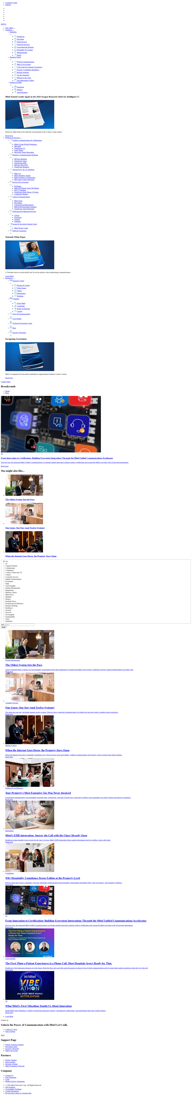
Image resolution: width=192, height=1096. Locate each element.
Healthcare (20, 37)
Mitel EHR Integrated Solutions (25, 207)
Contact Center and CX (13, 572)
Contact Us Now (11, 1029)
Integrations (9, 590)
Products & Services (12, 138)
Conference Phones (21, 194)
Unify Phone (18, 150)
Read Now (9, 136)
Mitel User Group (11, 1051)
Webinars (20, 296)
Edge (7, 584)
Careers (19, 311)
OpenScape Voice (20, 161)
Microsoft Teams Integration (24, 152)
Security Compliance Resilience (28, 70)
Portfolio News (10, 601)
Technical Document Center (22, 323)
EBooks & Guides (23, 285)
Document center (11, 1047)
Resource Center (18, 281)
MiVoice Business (20, 159)
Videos (19, 291)
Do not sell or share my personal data (18, 1093)
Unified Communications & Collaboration (27, 140)
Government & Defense (25, 47)
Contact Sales (5, 382)
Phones (8, 599)
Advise (16, 215)
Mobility (8, 597)
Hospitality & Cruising (25, 50)
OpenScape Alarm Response (24, 209)
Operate (17, 219)
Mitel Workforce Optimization (24, 178)
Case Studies (16, 319)
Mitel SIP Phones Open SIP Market (26, 188)
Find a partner (10, 1062)
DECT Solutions (20, 190)
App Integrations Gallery (25, 80)
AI (6, 564)
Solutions (8, 30)
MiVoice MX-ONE (21, 165)
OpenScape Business (21, 167)
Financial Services (23, 45)
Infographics (21, 293)
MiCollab (17, 146)
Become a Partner (11, 1064)
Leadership (21, 306)
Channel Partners (11, 566)
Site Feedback (10, 1087)
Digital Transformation (13, 579)
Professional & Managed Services (24, 211)
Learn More (9, 276)
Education (20, 39)
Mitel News (9, 595)
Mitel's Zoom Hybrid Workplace (25, 144)
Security (8, 610)
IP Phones (17, 186)
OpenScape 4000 (20, 163)
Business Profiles (16, 82)
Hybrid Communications (25, 62)
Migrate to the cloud (24, 78)
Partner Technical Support (14, 1045)
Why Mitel (9, 28)
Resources (9, 278)
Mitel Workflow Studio (22, 176)
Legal (7, 1079)
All (6, 561)
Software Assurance (19, 231)
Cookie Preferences (12, 1091)
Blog (14, 328)
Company (15, 299)
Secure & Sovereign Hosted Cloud (24, 224)
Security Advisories (19, 333)
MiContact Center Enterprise (24, 180)
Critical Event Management (23, 205)
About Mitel (21, 303)
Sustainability (10, 617)
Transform (17, 217)
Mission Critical (11, 592)
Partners (8, 5)
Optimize (17, 221)
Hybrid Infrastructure (12, 588)
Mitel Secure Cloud (21, 228)
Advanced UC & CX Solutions (23, 170)
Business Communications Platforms (25, 155)
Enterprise (20, 87)
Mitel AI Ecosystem (24, 64)
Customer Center (11, 3)
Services (8, 612)
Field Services (22, 42)
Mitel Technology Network (14, 1066)
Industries (13, 32)
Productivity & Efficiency (14, 603)
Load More (9, 1016)
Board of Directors (23, 309)
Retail (19, 55)
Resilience (9, 608)
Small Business (22, 92)
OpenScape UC (19, 148)
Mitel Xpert (18, 201)
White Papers (21, 288)
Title (2, 625)
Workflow (9, 621)
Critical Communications (21, 197)
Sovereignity (9, 615)
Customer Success (11, 577)
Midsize (19, 90)
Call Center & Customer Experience (29, 67)
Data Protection (10, 1077)
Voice (7, 619)
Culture (8, 575)
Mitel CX (17, 174)
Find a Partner (10, 1031)
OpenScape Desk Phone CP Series (26, 192)
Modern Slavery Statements (15, 1081)
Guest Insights (10, 586)
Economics (9, 581)
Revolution (18, 203)
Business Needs (15, 57)
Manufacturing (22, 52)
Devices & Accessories (20, 182)
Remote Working (23, 72)
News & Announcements (21, 314)
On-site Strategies (23, 75)
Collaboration (10, 568)
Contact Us (9, 1075)
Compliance (9, 570)
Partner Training (11, 1060)
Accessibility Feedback (13, 1089)
